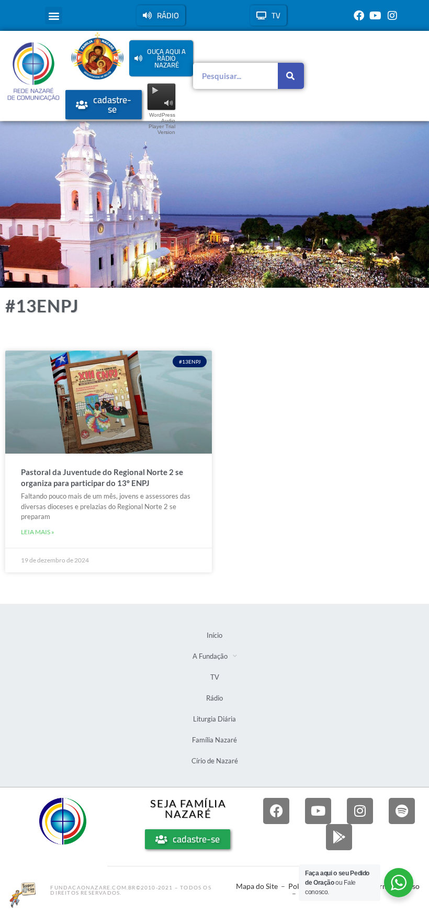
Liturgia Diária (214, 719)
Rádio (214, 698)
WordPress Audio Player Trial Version (162, 123)
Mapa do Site (257, 886)
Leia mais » (37, 532)
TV (214, 677)
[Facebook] (359, 15)
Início (214, 635)
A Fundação (210, 656)
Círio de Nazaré (214, 761)
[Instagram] (392, 15)
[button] (53, 15)
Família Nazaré (214, 740)
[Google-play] (339, 837)
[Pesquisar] (291, 76)
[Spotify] (402, 811)
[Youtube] (375, 15)
